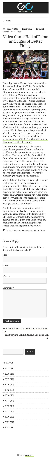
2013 (9, 400)
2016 (9, 384)
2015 (9, 389)
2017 (9, 379)
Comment (8, 287)
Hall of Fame (39, 230)
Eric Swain (27, 29)
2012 (9, 406)
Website (6, 276)
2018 (9, 373)
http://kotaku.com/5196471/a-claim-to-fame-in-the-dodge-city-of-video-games (25, 140)
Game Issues (26, 230)
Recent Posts (15, 31)
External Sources (13, 230)
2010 (9, 416)
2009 (9, 422)
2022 (9, 368)
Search (30, 351)
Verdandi (29, 455)
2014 (9, 395)
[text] (4, 29)
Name (5, 254)
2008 (9, 427)
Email (5, 265)
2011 (9, 411)
